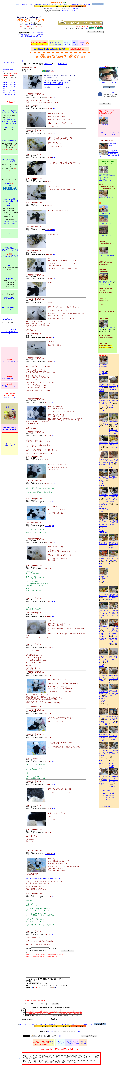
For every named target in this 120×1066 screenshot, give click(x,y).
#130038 (111, 762)
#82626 (101, 482)
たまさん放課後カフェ (24, 34)
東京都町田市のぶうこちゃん (103, 422)
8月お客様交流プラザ (105, 125)
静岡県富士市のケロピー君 (113, 422)
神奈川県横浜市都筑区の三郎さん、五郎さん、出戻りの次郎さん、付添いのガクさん (113, 631)
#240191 (104, 780)
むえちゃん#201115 (103, 721)
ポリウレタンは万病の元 (10, 256)
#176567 (101, 531)
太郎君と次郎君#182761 (113, 639)
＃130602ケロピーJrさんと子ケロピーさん (113, 430)
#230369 (114, 723)
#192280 (105, 601)
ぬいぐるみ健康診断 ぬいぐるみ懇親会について (10, 332)
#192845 (111, 548)
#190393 (101, 783)
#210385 (114, 757)
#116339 (101, 741)
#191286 (101, 581)
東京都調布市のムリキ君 (106, 198)
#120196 (111, 763)
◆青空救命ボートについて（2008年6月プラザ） (106, 180)
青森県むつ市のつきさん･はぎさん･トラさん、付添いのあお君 (103, 659)
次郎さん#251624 (113, 637)
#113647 (101, 426)
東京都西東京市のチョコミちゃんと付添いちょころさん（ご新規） (113, 614)
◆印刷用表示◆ (62, 64)
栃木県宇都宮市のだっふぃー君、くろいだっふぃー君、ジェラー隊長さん (113, 498)
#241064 (101, 391)
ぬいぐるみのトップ (10, 62)
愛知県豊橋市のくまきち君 (113, 477)
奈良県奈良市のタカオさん (103, 577)
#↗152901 (102, 633)
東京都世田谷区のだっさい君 (103, 543)
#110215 (115, 739)
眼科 (9, 265)
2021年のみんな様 (108, 799)
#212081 (109, 329)
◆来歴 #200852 (112, 598)
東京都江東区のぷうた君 (103, 717)
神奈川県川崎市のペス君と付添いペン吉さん (113, 522)
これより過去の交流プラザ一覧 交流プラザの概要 (110, 133)
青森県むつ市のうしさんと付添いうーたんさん (113, 677)
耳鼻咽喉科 (10, 279)
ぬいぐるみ (53, 8)
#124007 (111, 467)
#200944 (111, 405)
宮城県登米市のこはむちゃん (103, 559)
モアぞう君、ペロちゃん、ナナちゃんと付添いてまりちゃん (103, 503)
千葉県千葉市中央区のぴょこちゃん (113, 402)
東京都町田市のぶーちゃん (113, 385)
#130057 (115, 425)
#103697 (111, 767)
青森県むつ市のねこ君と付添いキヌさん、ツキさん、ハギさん (113, 692)
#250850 (101, 565)
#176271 (111, 407)
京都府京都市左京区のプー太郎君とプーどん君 (107, 282)
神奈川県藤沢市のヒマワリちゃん (107, 328)
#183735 (101, 483)
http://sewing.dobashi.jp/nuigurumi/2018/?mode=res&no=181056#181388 (56, 83)
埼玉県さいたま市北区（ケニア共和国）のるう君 (113, 461)
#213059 (111, 465)
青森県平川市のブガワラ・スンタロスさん (113, 657)
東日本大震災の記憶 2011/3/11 (104, 175)
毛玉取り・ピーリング (10, 127)
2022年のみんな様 (108, 797)
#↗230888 (102, 638)
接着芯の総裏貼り (10, 298)
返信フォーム (48, 64)
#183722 (101, 635)
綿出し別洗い (5, 121)
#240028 (101, 640)
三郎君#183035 (113, 643)
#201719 (101, 529)
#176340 (101, 762)
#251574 (105, 664)
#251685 (101, 666)
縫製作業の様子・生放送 (109, 82)
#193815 (105, 410)
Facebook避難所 (111, 92)
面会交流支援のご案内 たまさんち (31, 36)
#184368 (111, 758)
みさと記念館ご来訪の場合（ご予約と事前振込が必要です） (51, 49)
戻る (23, 61)
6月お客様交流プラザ (105, 235)
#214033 (101, 781)
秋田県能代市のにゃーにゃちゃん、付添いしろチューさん (103, 461)
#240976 (111, 547)
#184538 (101, 485)
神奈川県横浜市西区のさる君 (107, 255)
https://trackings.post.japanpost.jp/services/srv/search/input (43, 878)
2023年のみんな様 (108, 795)
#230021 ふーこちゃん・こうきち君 (103, 509)
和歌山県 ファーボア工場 (10, 221)
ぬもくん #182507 (103, 723)
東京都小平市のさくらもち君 (113, 735)
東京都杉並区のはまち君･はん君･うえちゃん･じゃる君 (103, 753)
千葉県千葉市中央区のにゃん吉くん (103, 444)
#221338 (101, 374)
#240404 (101, 389)
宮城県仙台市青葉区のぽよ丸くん (113, 595)
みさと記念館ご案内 (38, 33)
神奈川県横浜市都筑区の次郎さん (103, 693)
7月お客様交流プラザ (105, 223)
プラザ (35, 28)
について (9, 233)
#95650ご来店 (103, 532)
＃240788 (105, 373)
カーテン (73, 8)
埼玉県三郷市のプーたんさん (103, 595)
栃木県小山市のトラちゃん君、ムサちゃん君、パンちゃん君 (103, 523)
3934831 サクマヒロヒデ (68, 11)
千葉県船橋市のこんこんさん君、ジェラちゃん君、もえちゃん (113, 780)
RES (62, 71)
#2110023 (112, 786)
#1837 (106, 425)
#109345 (111, 284)
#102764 (114, 737)
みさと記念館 (30, 24)
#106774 (101, 284)
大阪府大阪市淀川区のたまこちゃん (103, 612)
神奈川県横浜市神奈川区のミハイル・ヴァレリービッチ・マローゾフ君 (103, 368)
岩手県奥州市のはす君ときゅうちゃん (103, 478)
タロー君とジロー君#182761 (103, 696)
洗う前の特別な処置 (9, 119)
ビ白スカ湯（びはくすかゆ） (10, 123)
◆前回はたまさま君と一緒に (103, 615)
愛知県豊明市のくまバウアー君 (103, 627)
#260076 (101, 566)
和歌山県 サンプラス (9, 224)
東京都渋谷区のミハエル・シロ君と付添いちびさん (113, 753)
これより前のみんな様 (108, 806)
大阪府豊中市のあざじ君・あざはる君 (103, 386)
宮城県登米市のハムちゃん (113, 559)
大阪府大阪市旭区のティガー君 (113, 543)
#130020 (101, 760)
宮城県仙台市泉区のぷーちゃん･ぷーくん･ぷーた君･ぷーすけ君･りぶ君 (113, 446)
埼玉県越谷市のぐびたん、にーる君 (103, 677)
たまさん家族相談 (38, 34)
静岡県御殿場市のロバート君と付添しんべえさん (103, 736)
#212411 (101, 763)
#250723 (101, 680)
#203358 (101, 636)
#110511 (111, 765)
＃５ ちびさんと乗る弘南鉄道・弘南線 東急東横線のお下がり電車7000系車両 (109, 154)
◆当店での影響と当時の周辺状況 (107, 176)
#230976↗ (102, 563)
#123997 (101, 631)
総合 (77, 8)
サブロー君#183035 (102, 701)
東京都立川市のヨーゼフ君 (103, 777)
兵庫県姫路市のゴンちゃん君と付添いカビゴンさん (113, 719)
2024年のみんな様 (108, 793)
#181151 (101, 785)
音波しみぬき (14, 121)
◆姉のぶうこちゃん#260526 (113, 387)
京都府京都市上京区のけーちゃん (103, 496)
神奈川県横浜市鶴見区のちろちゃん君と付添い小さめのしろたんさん (103, 404)
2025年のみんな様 (108, 791)
